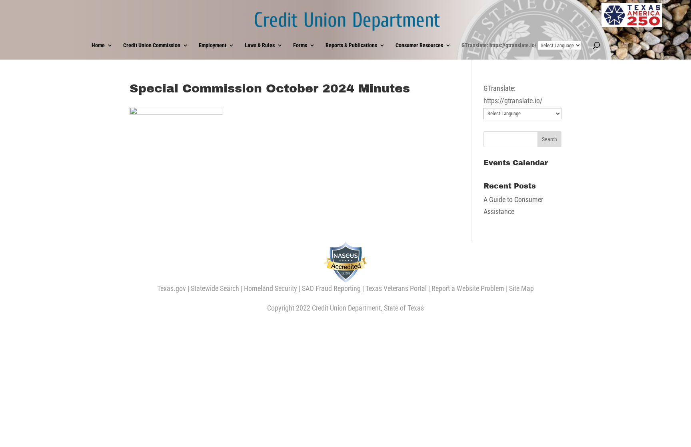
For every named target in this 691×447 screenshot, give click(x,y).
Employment (212, 45)
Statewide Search (215, 288)
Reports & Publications (351, 45)
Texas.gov (171, 288)
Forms (300, 45)
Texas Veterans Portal (396, 288)
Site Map (521, 288)
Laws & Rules (260, 45)
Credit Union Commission (151, 45)
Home (98, 45)
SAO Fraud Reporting (331, 288)
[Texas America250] (631, 15)
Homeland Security (270, 288)
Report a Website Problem (467, 288)
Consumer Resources (419, 45)
